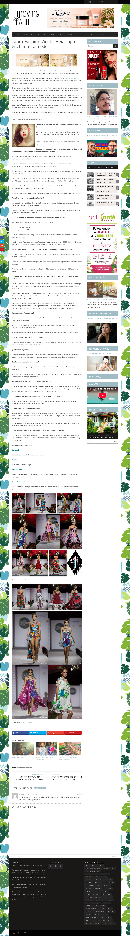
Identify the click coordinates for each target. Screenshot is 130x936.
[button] (19, 503)
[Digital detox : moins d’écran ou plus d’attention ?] (102, 290)
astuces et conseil (92, 871)
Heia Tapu (47, 88)
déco (103, 882)
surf (101, 917)
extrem (110, 882)
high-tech (98, 888)
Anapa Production (27, 722)
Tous (112, 167)
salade (96, 914)
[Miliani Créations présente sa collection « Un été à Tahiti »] (70, 748)
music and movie (91, 909)
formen (88, 888)
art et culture (97, 865)
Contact (115, 933)
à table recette (108, 923)
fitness (106, 885)
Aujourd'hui (92, 167)
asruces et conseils (93, 868)
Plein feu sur (95, 85)
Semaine (100, 167)
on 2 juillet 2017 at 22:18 (30, 794)
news (103, 909)
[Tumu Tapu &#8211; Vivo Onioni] (23, 748)
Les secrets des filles (100, 313)
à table (97, 923)
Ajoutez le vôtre (39, 788)
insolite (108, 888)
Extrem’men (102, 34)
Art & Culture (28, 34)
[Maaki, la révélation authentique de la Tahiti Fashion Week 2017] (46, 748)
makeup (88, 903)
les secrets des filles (93, 897)
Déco (61, 34)
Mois (107, 167)
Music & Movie (42, 34)
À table (70, 34)
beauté (106, 874)
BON (105, 877)
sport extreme (91, 917)
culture (108, 879)
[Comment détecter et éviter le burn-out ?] (102, 363)
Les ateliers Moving (99, 349)
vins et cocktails (105, 920)
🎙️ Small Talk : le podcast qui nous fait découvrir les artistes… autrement (102, 137)
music (103, 906)
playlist (89, 911)
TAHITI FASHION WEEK (73, 78)
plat (109, 909)
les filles (106, 894)
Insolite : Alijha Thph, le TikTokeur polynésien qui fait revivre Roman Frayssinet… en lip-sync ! (102, 118)
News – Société (96, 277)
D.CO (90, 441)
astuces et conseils (93, 874)
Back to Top (112, 856)
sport (105, 914)
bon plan (89, 879)
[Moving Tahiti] (28, 18)
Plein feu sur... (26, 767)
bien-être (89, 877)
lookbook (99, 900)
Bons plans (94, 131)
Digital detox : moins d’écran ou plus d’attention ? (102, 299)
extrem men (90, 885)
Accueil (16, 34)
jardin (88, 891)
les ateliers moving (100, 891)
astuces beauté (109, 868)
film (99, 885)
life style (108, 897)
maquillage (99, 903)
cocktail (99, 879)
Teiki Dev (24, 580)
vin (94, 920)
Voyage (90, 34)
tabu (108, 917)
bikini (98, 877)
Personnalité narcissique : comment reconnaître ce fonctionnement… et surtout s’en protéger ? (102, 319)
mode (88, 906)
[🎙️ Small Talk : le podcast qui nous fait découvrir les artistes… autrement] (102, 148)
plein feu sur (100, 911)
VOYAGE (88, 923)
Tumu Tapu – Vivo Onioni (19, 756)
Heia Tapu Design (25, 115)
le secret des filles (93, 894)
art (87, 865)
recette (111, 911)
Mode (53, 34)
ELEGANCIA (53, 112)
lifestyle (89, 900)
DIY (96, 882)
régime (88, 914)
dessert (89, 882)
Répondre (79, 794)
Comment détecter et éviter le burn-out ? (99, 354)
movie (96, 906)
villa (88, 920)
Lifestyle (80, 34)
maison (109, 900)
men (108, 903)
